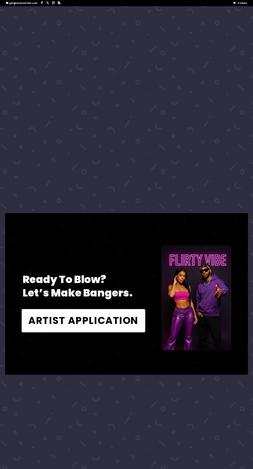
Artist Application (83, 320)
